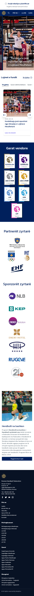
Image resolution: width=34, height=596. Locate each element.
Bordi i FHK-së (6, 508)
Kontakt (4, 517)
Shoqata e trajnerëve (8, 578)
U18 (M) (4, 540)
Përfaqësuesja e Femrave (9, 529)
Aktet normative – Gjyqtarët (10, 585)
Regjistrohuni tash (17, 459)
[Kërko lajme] (8, 13)
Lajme (3, 506)
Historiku (4, 511)
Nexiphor (18, 591)
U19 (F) (3, 538)
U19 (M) (4, 535)
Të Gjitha (26, 77)
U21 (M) (4, 531)
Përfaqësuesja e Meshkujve (10, 526)
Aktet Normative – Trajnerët (10, 580)
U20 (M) (4, 533)
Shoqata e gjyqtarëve (8, 583)
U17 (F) (3, 542)
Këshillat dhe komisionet (9, 515)
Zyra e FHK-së (6, 513)
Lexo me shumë (10, 133)
